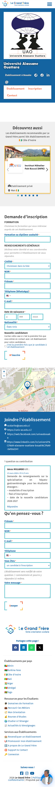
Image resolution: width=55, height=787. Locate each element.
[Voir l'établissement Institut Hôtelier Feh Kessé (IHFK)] (15, 166)
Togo (8, 692)
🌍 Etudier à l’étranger (16, 721)
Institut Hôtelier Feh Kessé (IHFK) (35, 167)
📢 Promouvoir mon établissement (23, 741)
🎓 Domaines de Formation (18, 703)
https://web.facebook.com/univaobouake (28, 436)
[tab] (18, 195)
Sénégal (10, 687)
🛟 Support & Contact (16, 750)
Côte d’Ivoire (12, 674)
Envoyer (13, 605)
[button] (50, 4)
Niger (8, 683)
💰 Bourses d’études (15, 716)
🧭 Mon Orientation (14, 712)
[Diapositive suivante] (47, 169)
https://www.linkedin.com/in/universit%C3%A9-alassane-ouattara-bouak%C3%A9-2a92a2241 (28, 445)
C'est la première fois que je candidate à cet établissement (27, 346)
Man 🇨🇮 (15, 190)
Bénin (8, 665)
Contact (12, 95)
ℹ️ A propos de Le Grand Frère (20, 745)
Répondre (12, 506)
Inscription (35, 88)
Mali (8, 679)
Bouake (27, 75)
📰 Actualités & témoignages (19, 725)
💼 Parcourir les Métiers (17, 707)
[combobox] (8, 296)
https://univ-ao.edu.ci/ (19, 430)
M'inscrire (14, 355)
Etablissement (15, 88)
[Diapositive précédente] (7, 169)
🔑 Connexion (11, 754)
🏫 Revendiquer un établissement (22, 736)
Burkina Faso (12, 670)
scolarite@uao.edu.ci (18, 425)
